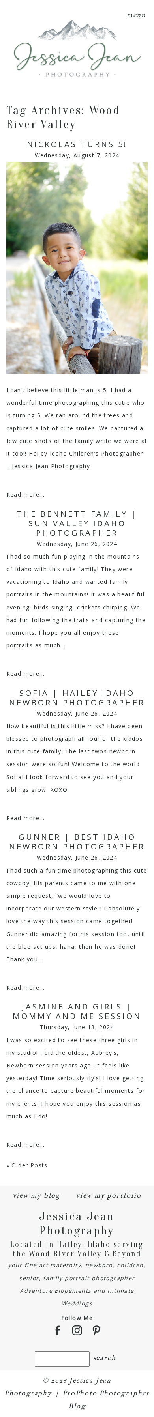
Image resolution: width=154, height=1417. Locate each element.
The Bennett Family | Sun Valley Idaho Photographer (77, 523)
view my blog (36, 1195)
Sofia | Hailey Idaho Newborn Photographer (77, 697)
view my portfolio (108, 1195)
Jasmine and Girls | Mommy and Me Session (77, 1011)
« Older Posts (27, 1165)
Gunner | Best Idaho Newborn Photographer (77, 841)
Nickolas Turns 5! (77, 144)
